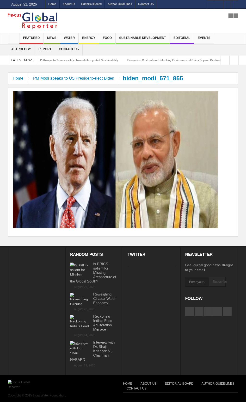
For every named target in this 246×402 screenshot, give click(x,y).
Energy (88, 38)
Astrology (21, 49)
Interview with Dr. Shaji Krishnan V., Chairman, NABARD (92, 351)
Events (204, 38)
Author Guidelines (120, 4)
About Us (68, 4)
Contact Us (69, 49)
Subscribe (219, 281)
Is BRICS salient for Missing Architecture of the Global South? (93, 272)
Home (52, 4)
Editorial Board (91, 4)
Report (44, 49)
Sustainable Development (142, 38)
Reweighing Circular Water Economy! (104, 298)
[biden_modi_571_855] (115, 159)
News (51, 38)
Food (107, 38)
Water (69, 38)
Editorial (181, 38)
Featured (31, 38)
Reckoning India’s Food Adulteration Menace (102, 322)
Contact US (146, 4)
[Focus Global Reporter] (32, 21)
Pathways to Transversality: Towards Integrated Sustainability (79, 60)
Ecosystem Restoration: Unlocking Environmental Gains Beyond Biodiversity (176, 60)
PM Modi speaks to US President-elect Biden (73, 78)
